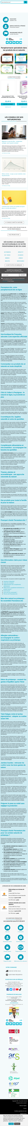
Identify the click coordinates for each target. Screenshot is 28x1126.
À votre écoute (21, 931)
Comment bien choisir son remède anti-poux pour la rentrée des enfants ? (13, 207)
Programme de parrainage (20, 951)
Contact (25, 1108)
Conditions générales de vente (20, 1111)
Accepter (11, 1123)
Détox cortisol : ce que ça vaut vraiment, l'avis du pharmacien (13, 174)
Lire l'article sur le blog (6, 153)
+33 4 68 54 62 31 (14, 1002)
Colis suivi (7, 931)
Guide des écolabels (9, 583)
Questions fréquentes (9, 581)
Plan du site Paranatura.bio (10, 594)
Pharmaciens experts (7, 941)
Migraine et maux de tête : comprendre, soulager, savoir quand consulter (12, 142)
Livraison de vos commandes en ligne (14, 886)
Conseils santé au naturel (14, 222)
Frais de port (7, 591)
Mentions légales (23, 1105)
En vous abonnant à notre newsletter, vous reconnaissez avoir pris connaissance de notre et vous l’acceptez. (14, 280)
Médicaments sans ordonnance (20, 961)
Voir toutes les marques (14, 265)
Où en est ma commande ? (10, 592)
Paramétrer (17, 1123)
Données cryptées (7, 951)
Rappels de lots (23, 1113)
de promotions (14, 235)
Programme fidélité (7, 961)
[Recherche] (25, 2)
